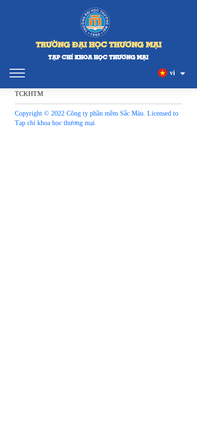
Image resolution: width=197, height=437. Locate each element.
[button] (172, 73)
